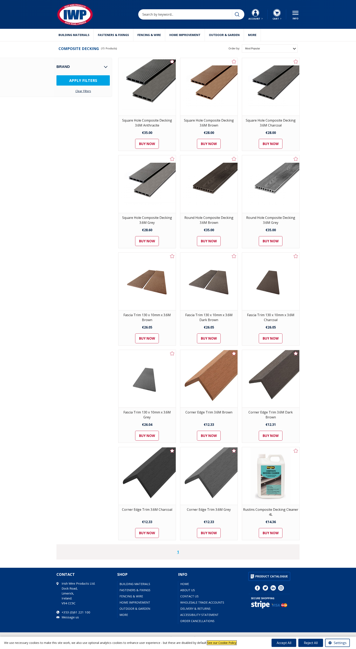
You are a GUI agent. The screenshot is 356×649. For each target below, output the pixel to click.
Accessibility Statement (199, 615)
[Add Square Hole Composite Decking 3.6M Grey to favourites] (172, 158)
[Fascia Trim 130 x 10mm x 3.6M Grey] (147, 379)
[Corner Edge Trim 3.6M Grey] (209, 476)
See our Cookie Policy (221, 643)
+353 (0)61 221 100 (76, 612)
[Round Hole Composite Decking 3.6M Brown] (209, 184)
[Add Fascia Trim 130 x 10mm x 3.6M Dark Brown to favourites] (234, 256)
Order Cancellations (197, 621)
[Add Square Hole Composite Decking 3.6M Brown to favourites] (234, 61)
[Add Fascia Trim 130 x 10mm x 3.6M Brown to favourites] (172, 256)
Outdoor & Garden (224, 35)
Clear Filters (83, 91)
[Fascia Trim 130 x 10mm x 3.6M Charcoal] (270, 281)
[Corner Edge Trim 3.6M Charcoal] (147, 476)
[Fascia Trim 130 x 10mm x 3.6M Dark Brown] (209, 281)
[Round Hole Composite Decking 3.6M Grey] (270, 184)
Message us (70, 617)
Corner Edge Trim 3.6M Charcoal (147, 509)
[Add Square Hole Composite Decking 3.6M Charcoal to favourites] (295, 61)
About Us (187, 590)
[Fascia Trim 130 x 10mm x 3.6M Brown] (147, 281)
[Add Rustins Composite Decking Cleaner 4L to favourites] (295, 450)
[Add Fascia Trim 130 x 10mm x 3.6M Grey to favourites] (172, 353)
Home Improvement (184, 35)
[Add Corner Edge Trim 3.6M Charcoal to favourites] (172, 450)
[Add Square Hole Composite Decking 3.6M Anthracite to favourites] (172, 61)
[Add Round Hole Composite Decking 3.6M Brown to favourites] (234, 158)
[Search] (237, 14)
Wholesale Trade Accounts (202, 602)
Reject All (311, 643)
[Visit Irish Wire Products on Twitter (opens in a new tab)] (265, 588)
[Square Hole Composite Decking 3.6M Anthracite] (147, 87)
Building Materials (74, 35)
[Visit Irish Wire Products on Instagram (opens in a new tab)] (281, 588)
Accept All (284, 643)
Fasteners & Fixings (113, 35)
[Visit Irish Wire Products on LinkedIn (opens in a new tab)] (273, 588)
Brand (63, 67)
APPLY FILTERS (83, 80)
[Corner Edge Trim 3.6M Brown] (209, 379)
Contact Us (189, 596)
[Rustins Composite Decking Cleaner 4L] (270, 476)
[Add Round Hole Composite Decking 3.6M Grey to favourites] (295, 158)
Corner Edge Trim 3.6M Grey (209, 509)
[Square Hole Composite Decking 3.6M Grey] (147, 184)
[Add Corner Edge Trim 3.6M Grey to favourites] (234, 450)
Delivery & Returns (195, 609)
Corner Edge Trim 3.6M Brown (208, 412)
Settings (340, 643)
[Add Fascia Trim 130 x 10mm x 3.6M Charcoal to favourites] (295, 256)
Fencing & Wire (149, 35)
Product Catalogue (271, 576)
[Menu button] (295, 14)
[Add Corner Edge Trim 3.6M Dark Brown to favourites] (295, 353)
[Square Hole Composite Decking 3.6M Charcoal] (270, 87)
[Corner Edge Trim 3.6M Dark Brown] (270, 379)
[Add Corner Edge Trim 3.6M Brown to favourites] (234, 353)
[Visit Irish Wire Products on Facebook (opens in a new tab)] (257, 588)
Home (184, 584)
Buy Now (147, 144)
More (252, 35)
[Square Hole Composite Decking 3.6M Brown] (209, 87)
